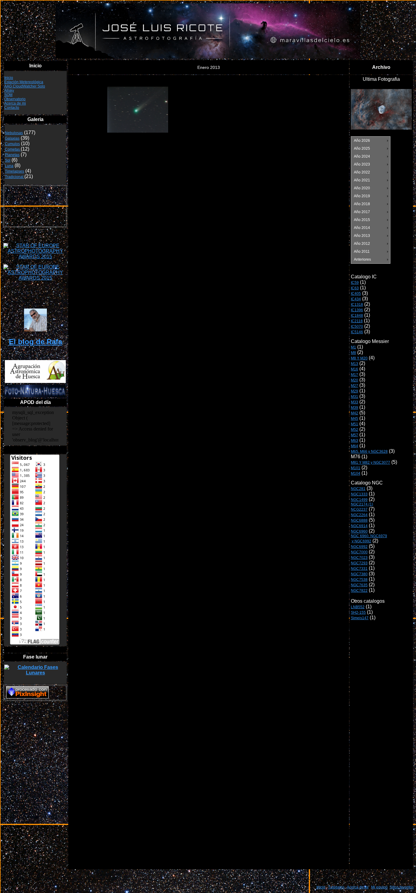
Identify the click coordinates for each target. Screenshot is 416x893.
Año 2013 (362, 236)
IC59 (355, 282)
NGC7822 (359, 590)
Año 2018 (362, 204)
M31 (354, 397)
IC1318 (357, 304)
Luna (9, 166)
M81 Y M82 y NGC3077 (370, 462)
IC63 (355, 288)
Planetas (12, 155)
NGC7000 (359, 552)
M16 (354, 369)
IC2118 (357, 321)
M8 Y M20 (359, 358)
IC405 (356, 293)
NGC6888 (359, 520)
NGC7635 (359, 585)
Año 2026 (362, 140)
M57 (354, 435)
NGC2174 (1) (362, 504)
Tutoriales (336, 887)
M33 (354, 402)
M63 (354, 440)
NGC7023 (359, 557)
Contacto (11, 107)
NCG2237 (359, 509)
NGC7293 (359, 563)
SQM (8, 95)
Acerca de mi (15, 103)
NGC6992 (359, 547)
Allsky (9, 90)
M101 (355, 468)
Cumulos (12, 144)
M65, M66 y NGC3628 (369, 451)
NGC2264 (359, 515)
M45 (354, 418)
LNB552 (358, 607)
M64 (354, 446)
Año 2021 (362, 180)
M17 (354, 375)
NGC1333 (359, 494)
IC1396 (357, 310)
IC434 (356, 299)
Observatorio (15, 99)
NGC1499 (359, 500)
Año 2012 (362, 243)
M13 (354, 364)
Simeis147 (359, 618)
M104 (355, 473)
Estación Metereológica (23, 82)
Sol (7, 160)
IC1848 (357, 315)
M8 (353, 353)
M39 (354, 407)
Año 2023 (362, 164)
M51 (354, 424)
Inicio (8, 78)
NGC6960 (359, 531)
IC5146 (357, 332)
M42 (354, 413)
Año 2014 (362, 228)
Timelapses (14, 171)
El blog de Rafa (35, 342)
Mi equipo (379, 887)
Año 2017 (362, 212)
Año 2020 (362, 188)
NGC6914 (359, 526)
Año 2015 (362, 220)
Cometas (13, 149)
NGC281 (358, 489)
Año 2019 (362, 196)
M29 (354, 391)
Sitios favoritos (402, 887)
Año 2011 (362, 251)
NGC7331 (359, 568)
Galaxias (12, 138)
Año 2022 (362, 172)
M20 (354, 380)
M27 (354, 386)
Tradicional (14, 177)
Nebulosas (14, 133)
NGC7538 (359, 579)
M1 (353, 347)
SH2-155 (358, 612)
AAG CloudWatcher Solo (24, 86)
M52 (354, 429)
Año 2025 (362, 148)
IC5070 (357, 326)
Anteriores (362, 259)
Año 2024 (362, 156)
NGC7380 (359, 574)
